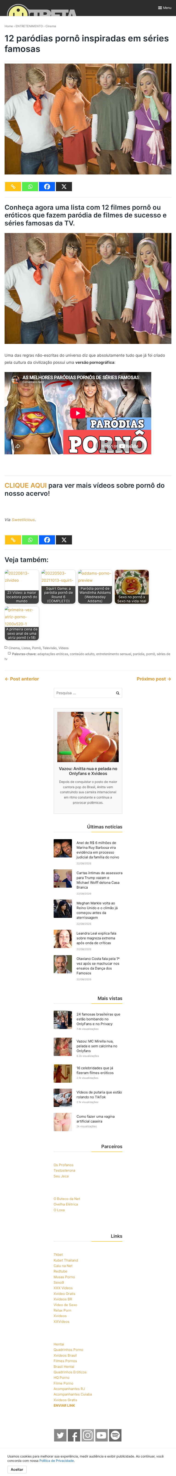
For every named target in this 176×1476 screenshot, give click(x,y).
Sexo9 (59, 1282)
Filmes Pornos (65, 1361)
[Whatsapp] (30, 186)
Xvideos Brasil (65, 1355)
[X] (64, 186)
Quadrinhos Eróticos (70, 1372)
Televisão (50, 648)
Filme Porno (63, 1383)
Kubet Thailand (66, 1260)
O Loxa (59, 1210)
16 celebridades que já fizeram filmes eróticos (95, 1070)
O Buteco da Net (67, 1199)
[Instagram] (88, 1440)
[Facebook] (47, 186)
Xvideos (60, 1316)
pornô (150, 654)
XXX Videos (63, 1288)
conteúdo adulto (82, 654)
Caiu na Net (63, 1266)
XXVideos (61, 1321)
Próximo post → (154, 679)
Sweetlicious (23, 519)
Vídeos (63, 648)
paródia (138, 654)
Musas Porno (64, 1277)
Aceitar (17, 1469)
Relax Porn (62, 1310)
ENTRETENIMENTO (29, 26)
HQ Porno (61, 1377)
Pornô (36, 648)
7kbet (58, 1254)
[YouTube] (101, 1440)
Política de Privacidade (56, 1461)
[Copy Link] (13, 186)
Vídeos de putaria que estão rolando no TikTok (99, 1094)
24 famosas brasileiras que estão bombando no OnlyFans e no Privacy (98, 1019)
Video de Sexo (65, 1305)
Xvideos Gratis (65, 1400)
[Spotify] (115, 1440)
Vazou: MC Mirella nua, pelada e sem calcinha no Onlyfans (97, 1046)
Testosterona (64, 1170)
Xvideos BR (63, 1299)
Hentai (59, 1344)
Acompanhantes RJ (69, 1389)
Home (9, 26)
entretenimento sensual (113, 654)
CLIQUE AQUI (26, 485)
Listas (26, 648)
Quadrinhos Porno (68, 1349)
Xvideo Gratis (64, 1293)
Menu (167, 8)
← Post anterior (22, 679)
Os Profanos (64, 1165)
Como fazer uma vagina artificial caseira (96, 1118)
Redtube (60, 1271)
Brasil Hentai (64, 1366)
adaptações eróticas (52, 654)
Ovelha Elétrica (66, 1204)
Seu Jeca (61, 1176)
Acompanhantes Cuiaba (73, 1394)
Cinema (50, 26)
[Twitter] (60, 1440)
